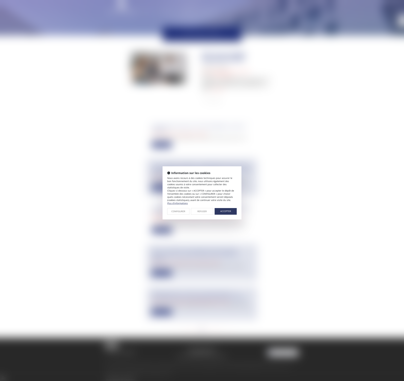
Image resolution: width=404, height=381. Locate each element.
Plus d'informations (177, 203)
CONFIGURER (178, 211)
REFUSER (202, 211)
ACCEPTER (225, 211)
